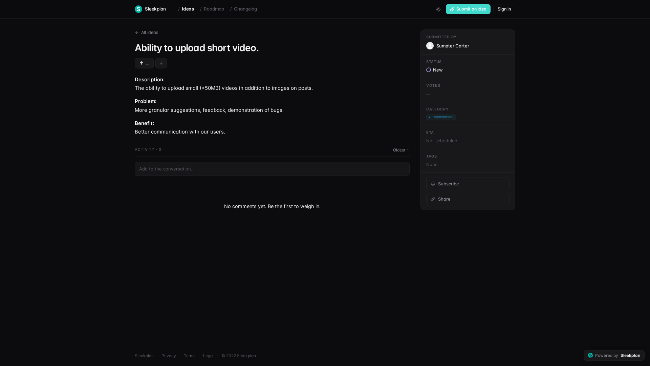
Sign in (504, 9)
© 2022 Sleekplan (238, 355)
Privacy (168, 355)
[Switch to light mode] (438, 9)
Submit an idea (471, 9)
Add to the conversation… (167, 168)
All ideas (149, 32)
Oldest (399, 149)
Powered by (617, 355)
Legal (208, 355)
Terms (189, 355)
